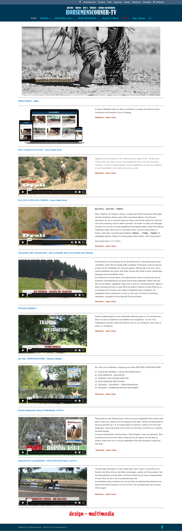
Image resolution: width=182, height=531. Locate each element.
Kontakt (127, 2)
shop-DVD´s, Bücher (110, 18)
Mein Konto (136, 2)
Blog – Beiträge (139, 18)
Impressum (118, 2)
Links (110, 2)
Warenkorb (147, 2)
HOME (34, 18)
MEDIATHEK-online (63, 18)
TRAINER (44, 18)
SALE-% (125, 18)
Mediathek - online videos (105, 394)
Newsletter (101, 2)
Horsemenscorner (90, 2)
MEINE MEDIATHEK (87, 18)
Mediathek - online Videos (105, 173)
